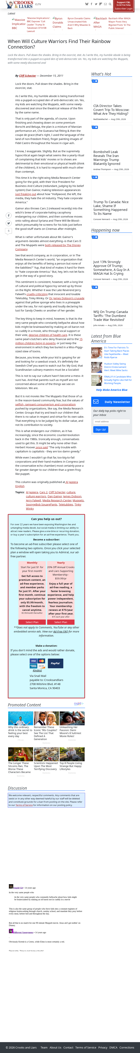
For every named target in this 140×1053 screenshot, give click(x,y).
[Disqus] (46, 917)
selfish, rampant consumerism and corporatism (45, 404)
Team (44, 1047)
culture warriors (36, 496)
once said (41, 447)
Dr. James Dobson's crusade (66, 298)
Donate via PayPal (55, 663)
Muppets (78, 500)
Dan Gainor (55, 496)
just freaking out (25, 194)
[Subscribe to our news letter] (105, 4)
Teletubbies (66, 504)
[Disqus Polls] (46, 845)
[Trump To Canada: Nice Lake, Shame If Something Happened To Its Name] (111, 186)
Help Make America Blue (111, 390)
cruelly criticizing (37, 294)
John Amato (98, 325)
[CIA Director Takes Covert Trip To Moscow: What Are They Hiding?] (111, 90)
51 (94, 287)
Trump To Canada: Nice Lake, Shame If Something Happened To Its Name (111, 208)
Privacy (102, 1047)
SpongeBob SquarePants (41, 504)
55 (94, 81)
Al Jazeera (32, 492)
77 (94, 127)
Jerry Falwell (33, 500)
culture (70, 492)
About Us (55, 1047)
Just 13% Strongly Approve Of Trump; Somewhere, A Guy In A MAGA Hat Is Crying (111, 267)
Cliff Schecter (27, 75)
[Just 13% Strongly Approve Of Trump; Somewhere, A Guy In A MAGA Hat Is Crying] (111, 246)
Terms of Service (24, 805)
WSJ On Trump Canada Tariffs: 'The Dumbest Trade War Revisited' (110, 315)
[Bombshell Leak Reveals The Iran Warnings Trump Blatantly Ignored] (111, 136)
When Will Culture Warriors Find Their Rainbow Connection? (59, 44)
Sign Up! (101, 429)
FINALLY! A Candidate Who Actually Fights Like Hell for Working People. (118, 380)
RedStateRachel (100, 119)
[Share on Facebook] (8, 215)
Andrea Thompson (102, 169)
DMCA (113, 1047)
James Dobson (72, 496)
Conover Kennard (101, 219)
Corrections (126, 1047)
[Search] (110, 4)
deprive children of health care (48, 335)
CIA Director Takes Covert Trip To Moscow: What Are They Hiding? (111, 109)
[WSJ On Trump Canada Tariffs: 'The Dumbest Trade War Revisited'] (111, 296)
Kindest (37, 670)
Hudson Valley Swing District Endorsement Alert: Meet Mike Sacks (116, 367)
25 (94, 237)
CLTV (38, 4)
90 (94, 177)
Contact (68, 1047)
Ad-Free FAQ (60, 631)
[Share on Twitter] (8, 223)
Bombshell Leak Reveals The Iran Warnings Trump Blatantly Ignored (106, 157)
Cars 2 (43, 492)
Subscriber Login (123, 8)
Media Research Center (56, 500)
